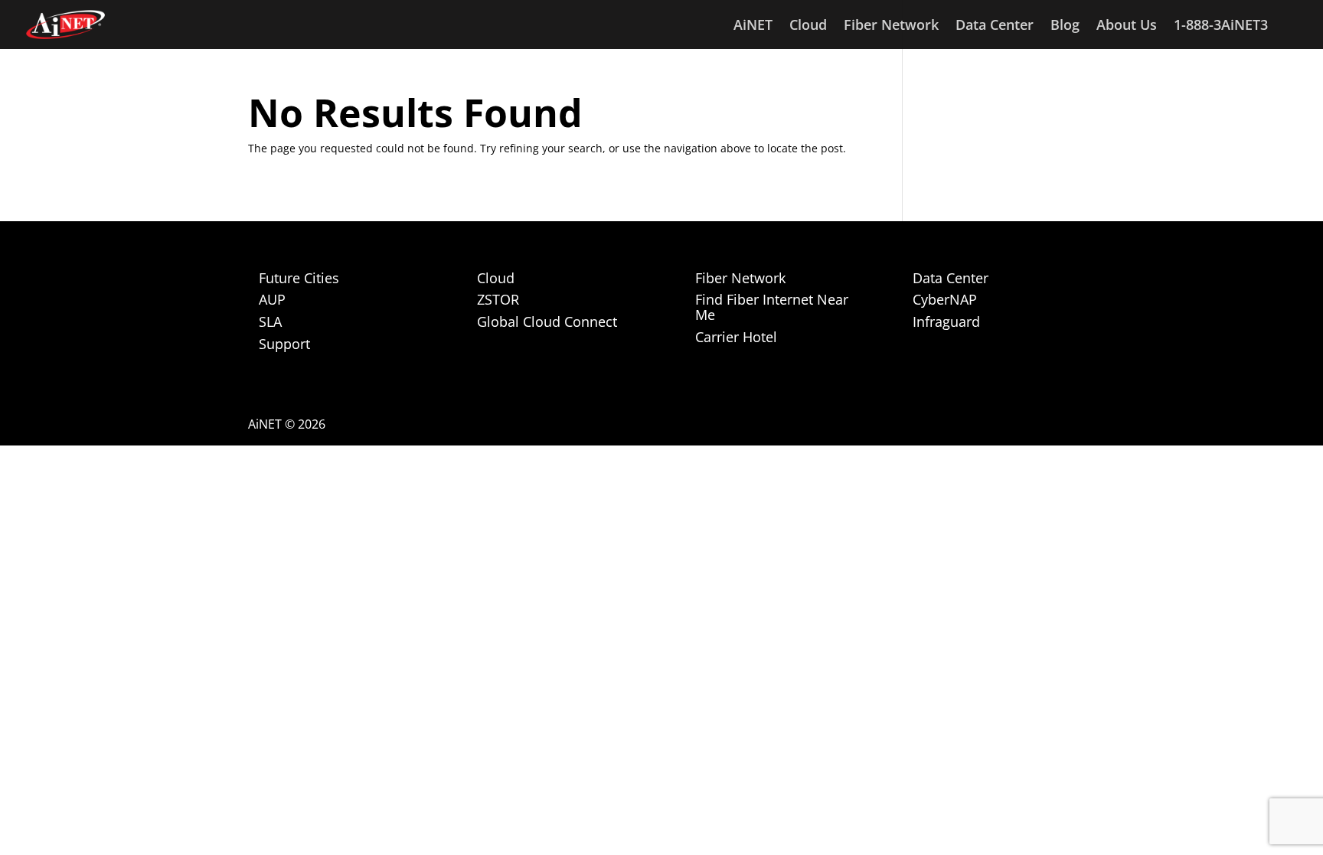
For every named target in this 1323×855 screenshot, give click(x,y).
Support (284, 343)
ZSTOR (498, 299)
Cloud (808, 26)
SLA (270, 321)
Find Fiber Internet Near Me (771, 307)
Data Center (995, 26)
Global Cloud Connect (547, 321)
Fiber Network (891, 26)
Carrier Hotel (736, 337)
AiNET (753, 26)
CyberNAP (945, 299)
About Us (1126, 26)
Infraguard (946, 321)
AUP (272, 299)
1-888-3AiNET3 (1221, 26)
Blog (1065, 26)
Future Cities (299, 278)
